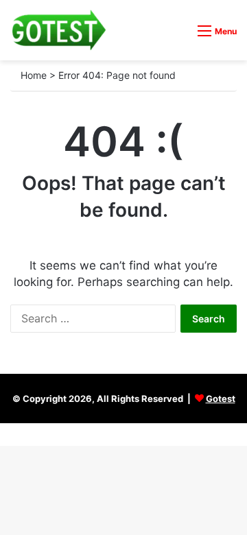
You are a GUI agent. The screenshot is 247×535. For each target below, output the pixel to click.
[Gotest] (58, 30)
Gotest (220, 398)
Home (34, 75)
